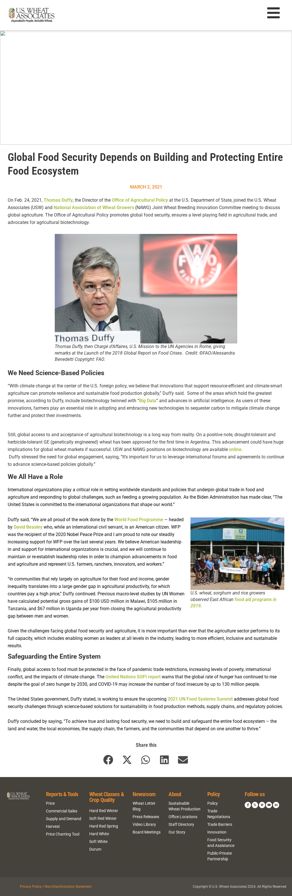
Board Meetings (147, 832)
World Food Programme (139, 519)
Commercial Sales (61, 811)
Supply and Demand (63, 818)
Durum (95, 849)
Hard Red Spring (103, 826)
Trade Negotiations (218, 814)
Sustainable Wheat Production (184, 806)
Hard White (99, 834)
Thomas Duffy (58, 200)
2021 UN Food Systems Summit (201, 699)
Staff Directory (181, 824)
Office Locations (183, 816)
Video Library (144, 824)
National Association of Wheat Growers (94, 207)
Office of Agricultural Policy (140, 200)
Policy (212, 803)
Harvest (53, 826)
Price (50, 803)
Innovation (216, 832)
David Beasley (28, 527)
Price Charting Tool (62, 834)
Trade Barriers (219, 824)
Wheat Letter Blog (144, 806)
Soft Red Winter (103, 818)
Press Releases (146, 816)
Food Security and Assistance (220, 843)
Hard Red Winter (103, 810)
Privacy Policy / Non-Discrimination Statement (56, 887)
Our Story (177, 832)
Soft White (98, 841)
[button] (108, 759)
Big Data (147, 400)
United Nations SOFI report (133, 676)
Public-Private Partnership (219, 856)
